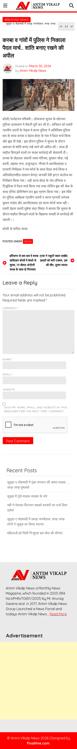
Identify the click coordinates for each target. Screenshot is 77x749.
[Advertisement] (38, 680)
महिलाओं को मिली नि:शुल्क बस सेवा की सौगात (34, 533)
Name (7, 359)
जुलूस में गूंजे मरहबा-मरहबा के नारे (27, 496)
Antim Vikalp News (33, 71)
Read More (58, 614)
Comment (11, 308)
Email (8, 374)
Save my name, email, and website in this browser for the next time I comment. (35, 409)
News (28, 241)
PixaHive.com (38, 743)
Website (9, 389)
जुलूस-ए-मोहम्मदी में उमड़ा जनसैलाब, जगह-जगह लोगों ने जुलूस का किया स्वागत (31, 26)
